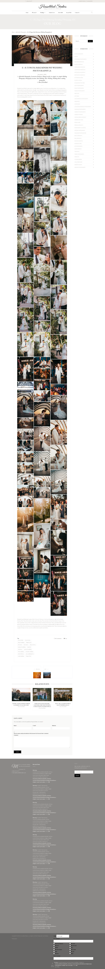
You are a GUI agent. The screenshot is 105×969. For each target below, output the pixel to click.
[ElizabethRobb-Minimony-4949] (25, 596)
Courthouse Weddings (79, 69)
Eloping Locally (46, 76)
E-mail (34, 725)
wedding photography (79, 167)
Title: (55, 936)
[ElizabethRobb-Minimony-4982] (59, 371)
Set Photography (78, 146)
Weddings (42, 12)
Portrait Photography (79, 130)
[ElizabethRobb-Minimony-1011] (25, 387)
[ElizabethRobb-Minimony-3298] (59, 507)
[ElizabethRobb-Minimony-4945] (42, 373)
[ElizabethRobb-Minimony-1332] (42, 130)
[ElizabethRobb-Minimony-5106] (25, 573)
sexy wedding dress (30, 653)
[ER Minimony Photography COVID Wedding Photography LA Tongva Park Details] (59, 123)
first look (20, 644)
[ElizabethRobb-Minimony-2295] (25, 295)
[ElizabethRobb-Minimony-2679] (59, 223)
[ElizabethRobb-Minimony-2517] (25, 270)
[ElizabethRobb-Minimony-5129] (42, 585)
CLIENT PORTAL (82, 1)
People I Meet (77, 122)
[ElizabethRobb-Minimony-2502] (59, 272)
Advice (76, 56)
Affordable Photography (21, 32)
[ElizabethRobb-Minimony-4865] (59, 389)
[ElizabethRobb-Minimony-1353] (42, 141)
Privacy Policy (56, 966)
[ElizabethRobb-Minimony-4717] (42, 396)
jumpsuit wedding (21, 647)
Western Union (58, 949)
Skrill (72, 953)
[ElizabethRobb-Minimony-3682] (59, 482)
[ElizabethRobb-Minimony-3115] (25, 520)
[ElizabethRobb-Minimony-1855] (59, 322)
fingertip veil (28, 642)
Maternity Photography (80, 111)
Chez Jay (28, 627)
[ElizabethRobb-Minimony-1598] (42, 535)
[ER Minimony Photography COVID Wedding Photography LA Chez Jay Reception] (25, 369)
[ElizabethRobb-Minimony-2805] (25, 195)
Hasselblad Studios (52, 6)
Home (27, 12)
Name (15, 725)
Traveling (76, 156)
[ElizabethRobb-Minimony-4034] (25, 445)
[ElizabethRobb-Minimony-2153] (59, 297)
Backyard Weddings (79, 61)
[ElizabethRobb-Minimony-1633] (59, 524)
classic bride (20, 640)
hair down (26, 644)
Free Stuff (76, 93)
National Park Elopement (80, 117)
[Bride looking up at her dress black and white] (42, 159)
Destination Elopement (79, 72)
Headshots (77, 101)
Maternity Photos (78, 114)
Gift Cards (73, 949)
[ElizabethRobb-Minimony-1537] (59, 543)
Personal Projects (78, 125)
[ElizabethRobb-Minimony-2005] (25, 319)
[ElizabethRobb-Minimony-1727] (59, 347)
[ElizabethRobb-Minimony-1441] (25, 155)
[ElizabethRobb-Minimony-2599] (59, 247)
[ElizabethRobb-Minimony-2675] (42, 234)
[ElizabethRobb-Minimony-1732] (42, 344)
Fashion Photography (79, 90)
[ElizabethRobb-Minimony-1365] (59, 148)
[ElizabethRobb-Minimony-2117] (42, 308)
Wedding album (57, 78)
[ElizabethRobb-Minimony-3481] (42, 481)
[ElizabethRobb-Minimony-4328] (59, 432)
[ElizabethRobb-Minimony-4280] (42, 439)
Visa (72, 947)
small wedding (21, 656)
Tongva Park (28, 656)
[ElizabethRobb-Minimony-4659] (59, 407)
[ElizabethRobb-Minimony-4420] (25, 423)
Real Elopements (78, 135)
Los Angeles (53, 76)
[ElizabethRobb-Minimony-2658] (25, 245)
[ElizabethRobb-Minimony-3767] (25, 468)
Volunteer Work (78, 162)
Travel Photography (79, 154)
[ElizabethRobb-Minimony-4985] (25, 585)
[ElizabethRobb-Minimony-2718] (59, 198)
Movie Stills (60, 12)
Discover (73, 943)
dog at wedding (21, 642)
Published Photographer (80, 133)
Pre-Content (57, 938)
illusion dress (33, 644)
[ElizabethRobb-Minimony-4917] (59, 603)
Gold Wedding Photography (81, 98)
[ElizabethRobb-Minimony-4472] (42, 414)
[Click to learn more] (21, 695)
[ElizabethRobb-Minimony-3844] (42, 463)
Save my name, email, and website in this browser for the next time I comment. (31, 733)
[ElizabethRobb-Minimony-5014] (59, 560)
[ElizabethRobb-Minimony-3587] (25, 479)
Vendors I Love (52, 12)
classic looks (27, 640)
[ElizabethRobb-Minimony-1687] (25, 166)
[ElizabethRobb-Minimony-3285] (25, 501)
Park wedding (21, 651)
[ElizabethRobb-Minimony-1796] (42, 326)
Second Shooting (78, 140)
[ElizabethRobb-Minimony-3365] (42, 492)
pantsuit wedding (27, 649)
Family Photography (79, 88)
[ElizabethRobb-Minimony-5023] (25, 562)
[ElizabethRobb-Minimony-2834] (42, 184)
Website (54, 725)
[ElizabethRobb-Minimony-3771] (25, 456)
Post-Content (57, 956)
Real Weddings (40, 78)
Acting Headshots (78, 53)
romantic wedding (29, 651)
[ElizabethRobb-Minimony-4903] (42, 384)
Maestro (57, 945)
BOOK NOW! (89, 1)
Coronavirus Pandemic (36, 76)
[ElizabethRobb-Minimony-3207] (42, 511)
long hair (29, 647)
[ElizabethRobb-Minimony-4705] (25, 405)
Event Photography (79, 85)
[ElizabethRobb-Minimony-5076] (59, 579)
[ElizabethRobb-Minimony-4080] (25, 434)
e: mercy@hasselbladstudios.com (19, 772)
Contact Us (77, 12)
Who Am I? (34, 12)
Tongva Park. (61, 621)
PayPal (56, 947)
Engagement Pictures (79, 82)
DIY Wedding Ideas (78, 77)
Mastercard (73, 945)
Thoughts (76, 151)
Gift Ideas (76, 96)
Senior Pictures (78, 143)
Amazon (57, 953)
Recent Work (68, 12)
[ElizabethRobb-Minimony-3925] (59, 457)
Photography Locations (30, 78)
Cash (56, 951)
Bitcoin (72, 951)
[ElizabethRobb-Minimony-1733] (25, 344)
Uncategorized (78, 159)
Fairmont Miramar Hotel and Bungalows (44, 619)
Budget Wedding (78, 64)
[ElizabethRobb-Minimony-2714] (42, 209)
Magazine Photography (80, 109)
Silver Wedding (48, 78)
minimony (20, 649)
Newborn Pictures (78, 119)
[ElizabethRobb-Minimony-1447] (25, 544)
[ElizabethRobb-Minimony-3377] (25, 490)
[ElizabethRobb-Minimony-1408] (42, 560)
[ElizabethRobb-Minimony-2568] (42, 259)
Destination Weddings (79, 75)
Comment (16, 735)
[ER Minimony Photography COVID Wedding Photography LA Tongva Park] (25, 112)
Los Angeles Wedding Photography (82, 106)
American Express (59, 943)
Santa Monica (21, 653)
